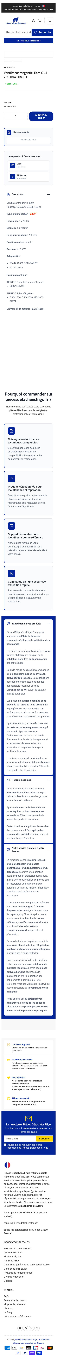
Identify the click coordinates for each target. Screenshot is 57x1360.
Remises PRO (11, 1260)
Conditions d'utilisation (15, 1269)
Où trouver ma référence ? (17, 1316)
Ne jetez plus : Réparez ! (29, 41)
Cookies (8, 1281)
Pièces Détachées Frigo (26, 1339)
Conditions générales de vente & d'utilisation (27, 1264)
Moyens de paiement (14, 1304)
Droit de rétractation (14, 1276)
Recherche (44, 32)
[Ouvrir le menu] (50, 21)
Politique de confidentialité (17, 1248)
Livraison (8, 1308)
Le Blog (8, 1312)
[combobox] (28, 32)
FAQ (6, 1296)
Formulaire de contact (15, 1300)
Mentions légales (12, 1256)
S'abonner (44, 1138)
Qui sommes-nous (13, 1252)
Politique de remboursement (18, 1272)
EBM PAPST (9, 68)
